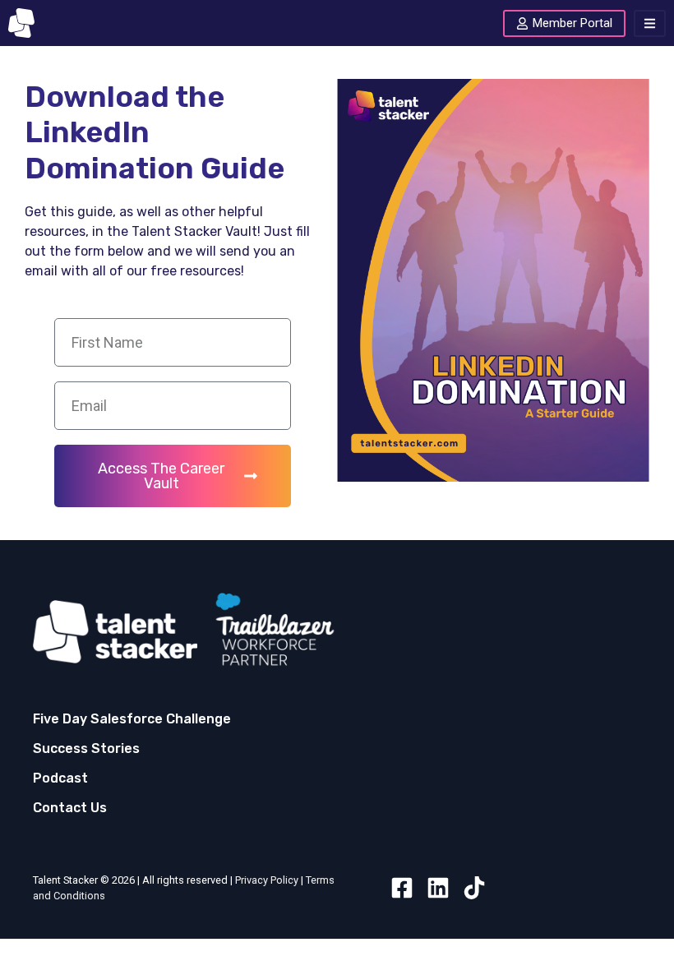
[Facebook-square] (402, 888)
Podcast (60, 778)
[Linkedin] (438, 888)
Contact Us (70, 807)
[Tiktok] (474, 888)
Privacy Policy (266, 880)
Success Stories (86, 748)
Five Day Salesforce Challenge (132, 719)
